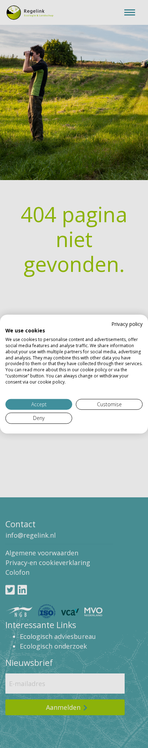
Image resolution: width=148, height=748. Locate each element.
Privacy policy (127, 323)
